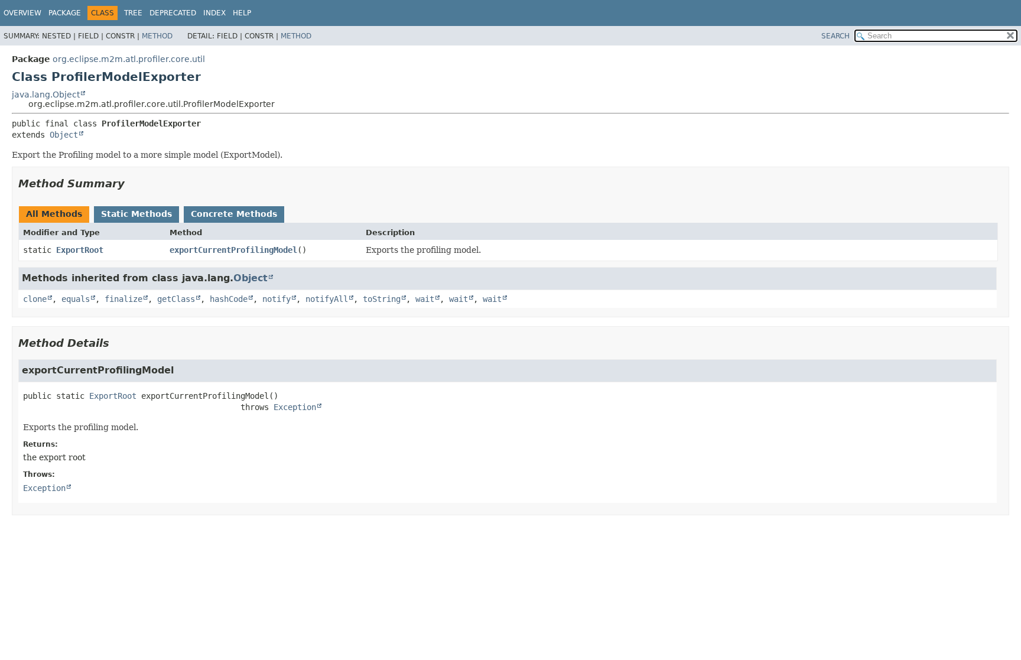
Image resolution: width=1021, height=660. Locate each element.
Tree (133, 13)
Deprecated (172, 13)
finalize (123, 299)
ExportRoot (79, 250)
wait (424, 299)
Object (64, 134)
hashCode (229, 299)
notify (276, 299)
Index (214, 13)
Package (64, 13)
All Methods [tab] (54, 214)
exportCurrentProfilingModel (233, 250)
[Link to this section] (133, 183)
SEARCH (835, 36)
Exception (295, 407)
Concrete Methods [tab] (234, 214)
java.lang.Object (46, 94)
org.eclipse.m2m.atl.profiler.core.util (129, 59)
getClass (176, 299)
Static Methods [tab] (136, 214)
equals (75, 299)
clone (35, 299)
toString (382, 299)
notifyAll (326, 299)
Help (242, 13)
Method (157, 36)
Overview (22, 13)
